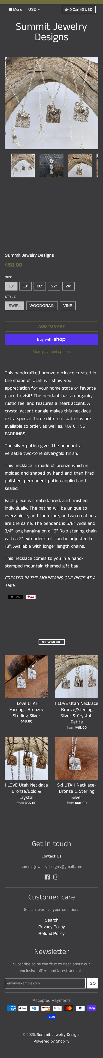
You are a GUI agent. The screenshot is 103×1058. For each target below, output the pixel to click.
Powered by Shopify (51, 1041)
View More (51, 642)
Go (93, 983)
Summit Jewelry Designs (51, 32)
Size (8, 277)
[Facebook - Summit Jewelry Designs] (47, 877)
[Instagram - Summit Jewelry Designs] (56, 877)
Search (51, 920)
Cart (81, 9)
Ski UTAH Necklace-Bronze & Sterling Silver (76, 791)
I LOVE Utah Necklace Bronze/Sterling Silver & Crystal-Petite (76, 713)
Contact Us (51, 856)
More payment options (52, 352)
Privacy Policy (51, 927)
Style (10, 297)
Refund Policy (51, 933)
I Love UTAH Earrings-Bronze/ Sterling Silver (26, 709)
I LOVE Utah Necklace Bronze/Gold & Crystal (26, 791)
